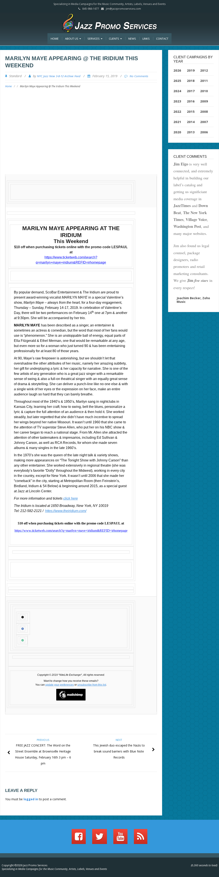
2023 (177, 101)
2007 (204, 122)
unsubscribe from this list (91, 684)
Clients (114, 39)
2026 (177, 70)
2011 (204, 80)
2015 (191, 111)
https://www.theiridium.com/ (65, 511)
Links (146, 39)
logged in (31, 799)
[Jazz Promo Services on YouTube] (120, 838)
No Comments (139, 76)
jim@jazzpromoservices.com (123, 9)
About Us (72, 39)
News (132, 39)
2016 (191, 101)
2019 (191, 70)
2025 (177, 80)
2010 (204, 91)
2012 (204, 70)
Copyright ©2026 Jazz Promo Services (24, 865)
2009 (204, 101)
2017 (191, 91)
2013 (191, 132)
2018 (191, 80)
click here (70, 498)
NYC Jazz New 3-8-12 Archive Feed (58, 76)
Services (93, 39)
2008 (204, 111)
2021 (177, 122)
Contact (162, 39)
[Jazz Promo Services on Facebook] (78, 838)
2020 (177, 132)
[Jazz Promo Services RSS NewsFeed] (141, 838)
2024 (177, 91)
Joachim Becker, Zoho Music (193, 300)
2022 (177, 111)
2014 (191, 122)
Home (55, 39)
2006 (204, 132)
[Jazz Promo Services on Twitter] (99, 838)
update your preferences (59, 684)
